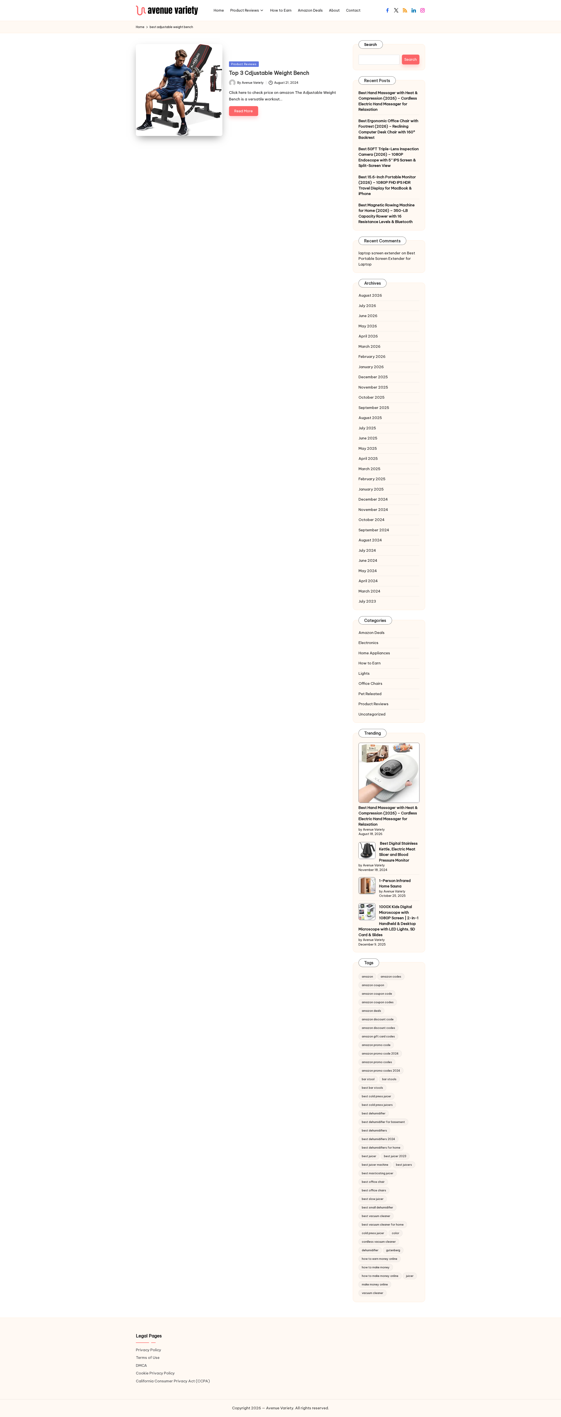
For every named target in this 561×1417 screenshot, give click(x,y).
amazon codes (391, 976)
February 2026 (372, 356)
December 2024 (373, 499)
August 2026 (370, 295)
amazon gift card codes (378, 1036)
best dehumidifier (373, 1113)
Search (370, 44)
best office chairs (374, 1190)
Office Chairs (370, 683)
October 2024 (372, 520)
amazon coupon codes (378, 1002)
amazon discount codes (378, 1028)
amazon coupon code (377, 993)
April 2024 (368, 581)
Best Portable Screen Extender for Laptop (387, 259)
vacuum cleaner (372, 1293)
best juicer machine (375, 1164)
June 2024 (368, 560)
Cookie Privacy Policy (155, 1373)
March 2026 (369, 346)
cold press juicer (373, 1233)
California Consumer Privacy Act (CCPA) (173, 1381)
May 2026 (368, 326)
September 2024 (374, 530)
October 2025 (372, 397)
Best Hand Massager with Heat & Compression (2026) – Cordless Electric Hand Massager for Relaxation (388, 101)
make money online (375, 1284)
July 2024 (367, 550)
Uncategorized (372, 714)
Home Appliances (374, 653)
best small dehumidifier (377, 1207)
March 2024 (369, 591)
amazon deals (371, 1010)
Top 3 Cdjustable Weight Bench (269, 73)
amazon (367, 976)
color (395, 1233)
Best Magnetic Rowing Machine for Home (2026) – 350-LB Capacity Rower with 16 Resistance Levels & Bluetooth (387, 214)
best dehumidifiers (374, 1130)
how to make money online (380, 1276)
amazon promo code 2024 (380, 1053)
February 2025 (372, 479)
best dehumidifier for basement (383, 1122)
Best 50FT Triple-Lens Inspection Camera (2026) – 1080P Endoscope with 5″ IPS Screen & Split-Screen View (389, 157)
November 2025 (373, 387)
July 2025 (367, 428)
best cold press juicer (376, 1096)
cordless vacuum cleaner (379, 1241)
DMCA (141, 1365)
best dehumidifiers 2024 (378, 1139)
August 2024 (370, 540)
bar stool (368, 1079)
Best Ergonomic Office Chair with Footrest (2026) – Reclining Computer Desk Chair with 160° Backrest (388, 129)
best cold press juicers (377, 1104)
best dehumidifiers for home (381, 1147)
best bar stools (372, 1087)
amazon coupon (373, 985)
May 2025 (368, 448)
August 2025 (370, 418)
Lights (364, 673)
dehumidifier (370, 1250)
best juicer (369, 1156)
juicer (410, 1276)
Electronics (368, 643)
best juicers (404, 1164)
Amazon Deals (372, 632)
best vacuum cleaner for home (383, 1224)
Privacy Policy (148, 1349)
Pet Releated (370, 694)
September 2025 (374, 407)
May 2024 (368, 571)
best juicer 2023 (395, 1156)
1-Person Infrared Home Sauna (395, 883)
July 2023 (367, 601)
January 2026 (371, 367)
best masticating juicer (377, 1173)
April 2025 (368, 458)
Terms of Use (148, 1357)
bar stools (389, 1079)
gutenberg (393, 1250)
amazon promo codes (377, 1062)
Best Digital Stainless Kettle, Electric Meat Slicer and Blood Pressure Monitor (398, 852)
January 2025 (371, 489)
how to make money (376, 1267)
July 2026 (367, 305)
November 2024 (373, 509)
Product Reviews (244, 64)
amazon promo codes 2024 (381, 1070)
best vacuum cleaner (376, 1216)
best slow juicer (372, 1199)
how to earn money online (379, 1258)
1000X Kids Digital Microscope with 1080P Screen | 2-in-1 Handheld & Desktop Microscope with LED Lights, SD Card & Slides (389, 920)
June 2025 (368, 438)
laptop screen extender (380, 253)
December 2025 (373, 377)
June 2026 (368, 316)
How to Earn (370, 663)
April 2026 (368, 336)
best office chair (373, 1181)
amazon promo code (376, 1045)
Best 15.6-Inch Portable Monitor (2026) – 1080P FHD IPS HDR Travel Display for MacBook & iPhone (387, 185)
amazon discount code (378, 1019)
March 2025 (369, 469)
